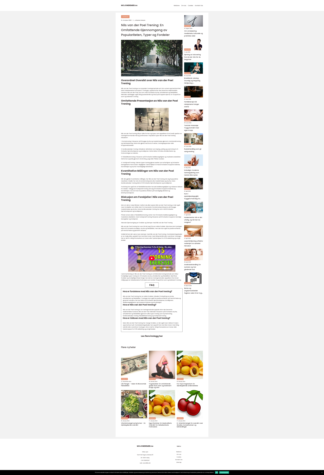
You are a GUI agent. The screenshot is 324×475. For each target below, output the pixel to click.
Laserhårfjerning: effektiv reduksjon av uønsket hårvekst (193, 243)
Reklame (177, 6)
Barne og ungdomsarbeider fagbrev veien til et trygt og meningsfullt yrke (193, 290)
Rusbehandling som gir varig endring (192, 150)
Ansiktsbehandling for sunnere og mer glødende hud (192, 267)
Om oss (183, 6)
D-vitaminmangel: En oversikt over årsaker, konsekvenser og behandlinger (190, 425)
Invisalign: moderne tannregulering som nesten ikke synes (191, 172)
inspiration (187, 26)
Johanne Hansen (140, 20)
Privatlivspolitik (224, 472)
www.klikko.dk (146, 463)
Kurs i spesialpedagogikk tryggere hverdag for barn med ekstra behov (193, 196)
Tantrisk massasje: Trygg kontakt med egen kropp (191, 127)
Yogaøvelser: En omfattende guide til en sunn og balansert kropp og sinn (160, 385)
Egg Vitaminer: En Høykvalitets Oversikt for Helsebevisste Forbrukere (160, 425)
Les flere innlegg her (152, 336)
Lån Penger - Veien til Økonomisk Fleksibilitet (133, 385)
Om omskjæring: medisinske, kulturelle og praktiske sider (193, 33)
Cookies (190, 6)
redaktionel (125, 16)
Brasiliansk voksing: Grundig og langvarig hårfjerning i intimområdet (192, 80)
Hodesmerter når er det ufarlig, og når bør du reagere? (193, 219)
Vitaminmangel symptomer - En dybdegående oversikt (133, 424)
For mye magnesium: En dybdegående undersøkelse (187, 385)
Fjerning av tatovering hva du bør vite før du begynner (192, 57)
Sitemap (178, 462)
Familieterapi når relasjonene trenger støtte (191, 104)
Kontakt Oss (199, 6)
